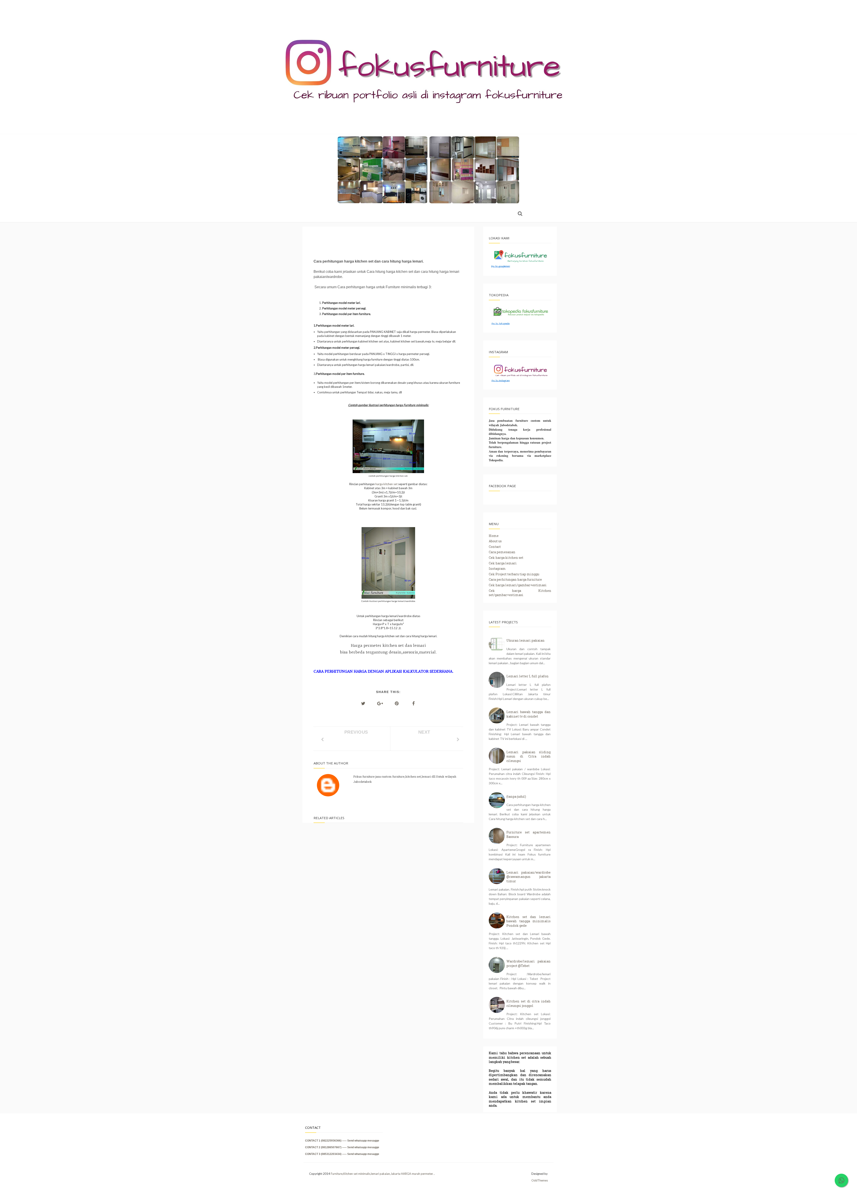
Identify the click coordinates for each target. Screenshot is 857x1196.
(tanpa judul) (516, 796)
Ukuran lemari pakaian (525, 640)
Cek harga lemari (503, 563)
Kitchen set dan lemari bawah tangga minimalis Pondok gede (528, 921)
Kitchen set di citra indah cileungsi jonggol (528, 1003)
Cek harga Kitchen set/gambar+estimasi (520, 593)
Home (494, 536)
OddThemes (539, 1180)
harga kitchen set (386, 484)
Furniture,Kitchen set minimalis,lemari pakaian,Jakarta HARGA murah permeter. (382, 1173)
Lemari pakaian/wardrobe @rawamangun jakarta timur (528, 876)
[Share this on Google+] (380, 703)
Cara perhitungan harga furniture (515, 579)
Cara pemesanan (502, 552)
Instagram (497, 568)
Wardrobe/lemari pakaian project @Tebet (528, 963)
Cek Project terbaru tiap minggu (514, 574)
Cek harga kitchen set (506, 557)
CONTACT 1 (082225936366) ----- (326, 1140)
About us (495, 541)
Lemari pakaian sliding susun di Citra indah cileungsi (528, 756)
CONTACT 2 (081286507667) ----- (326, 1147)
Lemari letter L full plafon (527, 676)
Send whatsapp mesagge (363, 1140)
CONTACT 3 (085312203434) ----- (326, 1154)
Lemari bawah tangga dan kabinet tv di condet (528, 714)
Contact (495, 547)
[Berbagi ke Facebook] (413, 703)
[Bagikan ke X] (363, 703)
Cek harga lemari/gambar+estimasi (518, 585)
